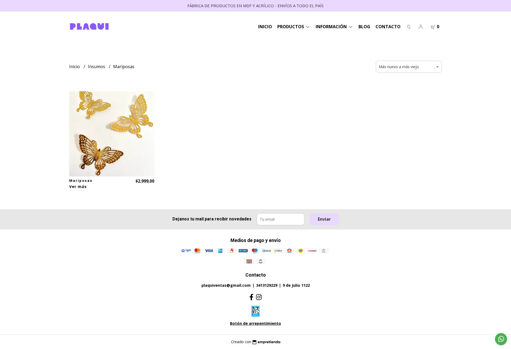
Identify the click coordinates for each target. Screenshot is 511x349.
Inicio (265, 27)
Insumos (97, 66)
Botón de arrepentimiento (255, 323)
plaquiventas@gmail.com (226, 285)
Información (332, 27)
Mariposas (81, 180)
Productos (291, 27)
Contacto (388, 27)
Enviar (324, 219)
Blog (364, 27)
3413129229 (266, 285)
